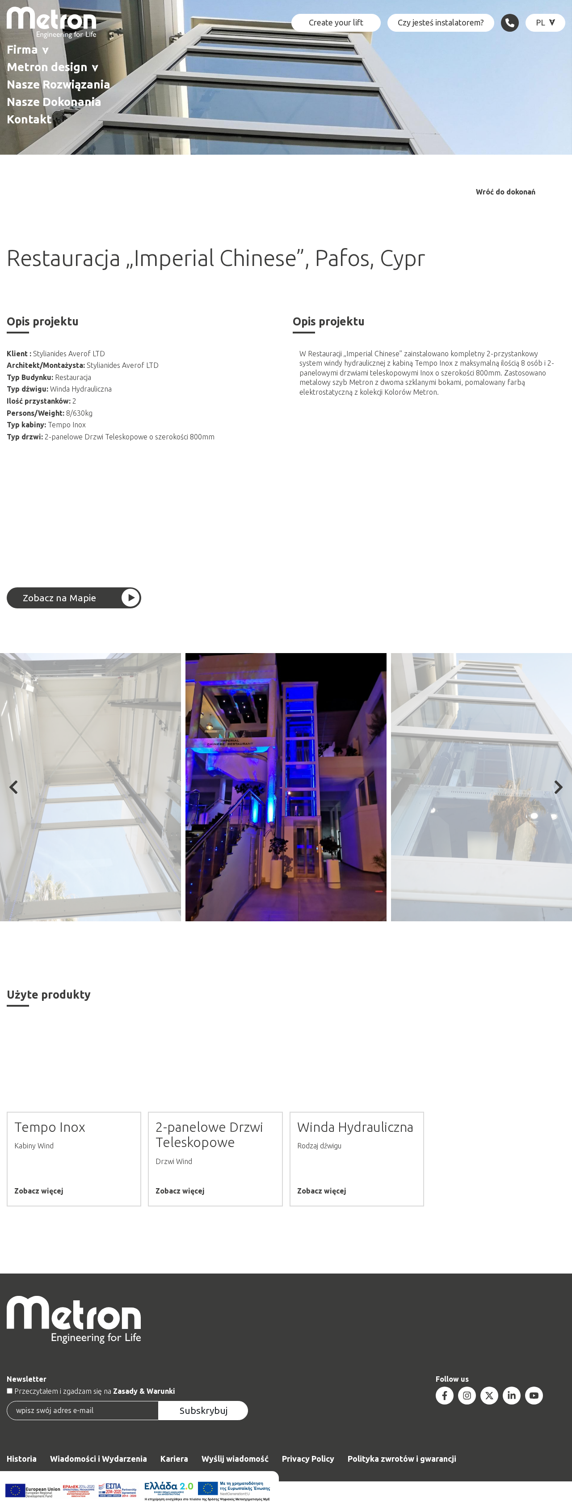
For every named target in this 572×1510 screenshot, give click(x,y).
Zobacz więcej (38, 1191)
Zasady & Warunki (144, 1391)
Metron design (47, 66)
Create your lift (336, 22)
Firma (22, 49)
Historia (22, 1458)
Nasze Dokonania (54, 101)
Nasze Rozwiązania (58, 84)
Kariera (174, 1458)
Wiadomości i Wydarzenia (98, 1458)
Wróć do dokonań (505, 192)
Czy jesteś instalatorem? (441, 22)
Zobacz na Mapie (59, 597)
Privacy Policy (308, 1458)
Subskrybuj (203, 1410)
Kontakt (29, 119)
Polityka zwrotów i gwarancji (402, 1458)
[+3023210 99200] (510, 23)
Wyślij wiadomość (235, 1458)
